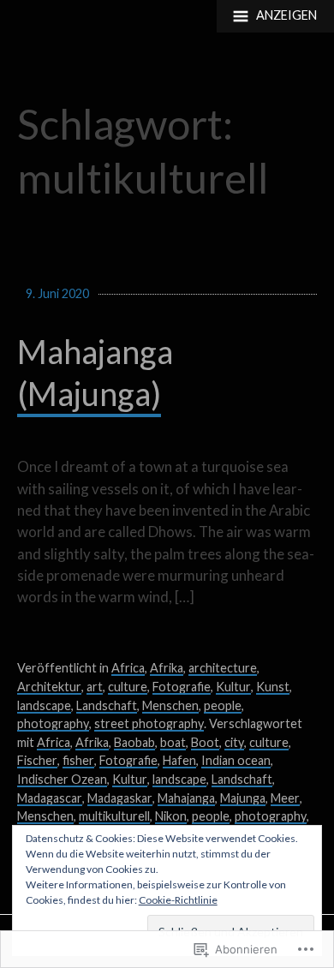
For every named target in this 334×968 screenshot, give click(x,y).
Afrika (166, 667)
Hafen (179, 760)
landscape (44, 705)
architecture (222, 667)
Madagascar (49, 798)
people (223, 705)
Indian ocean (236, 760)
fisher (78, 760)
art (94, 686)
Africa (128, 667)
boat (173, 742)
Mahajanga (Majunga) (95, 372)
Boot (205, 742)
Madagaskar (119, 798)
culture (127, 686)
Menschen (170, 705)
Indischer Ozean (62, 779)
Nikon (171, 816)
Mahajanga (186, 798)
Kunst (272, 686)
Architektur (49, 686)
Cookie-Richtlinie (178, 899)
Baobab (134, 742)
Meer (285, 798)
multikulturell (114, 816)
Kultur (233, 686)
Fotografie (181, 686)
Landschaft (106, 705)
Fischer (37, 760)
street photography (149, 723)
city (234, 742)
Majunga (242, 798)
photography (53, 723)
